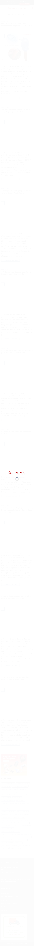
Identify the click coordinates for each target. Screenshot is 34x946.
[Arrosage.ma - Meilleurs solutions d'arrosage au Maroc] (17, 473)
